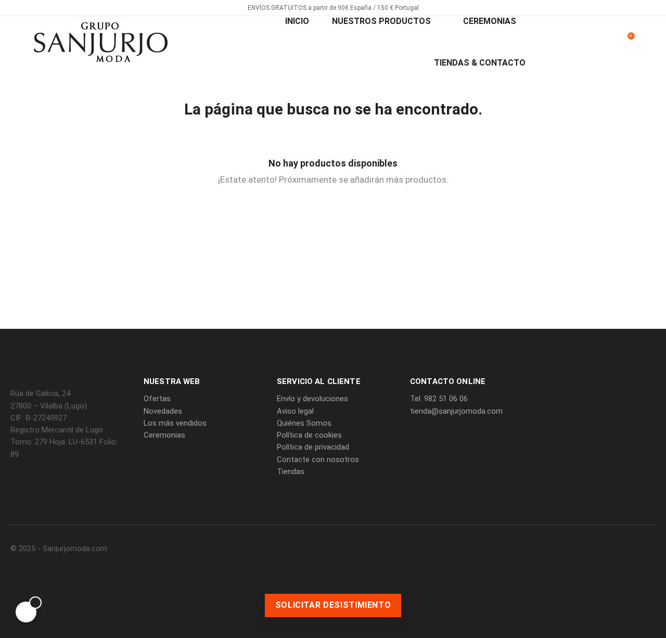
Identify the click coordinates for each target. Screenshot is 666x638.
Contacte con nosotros (318, 459)
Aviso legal (295, 411)
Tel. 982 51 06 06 (439, 398)
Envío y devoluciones (312, 398)
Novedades (163, 411)
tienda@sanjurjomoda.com (456, 411)
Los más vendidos (175, 423)
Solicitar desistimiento (333, 605)
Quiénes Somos (304, 423)
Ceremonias (164, 435)
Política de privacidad (313, 447)
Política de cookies (309, 435)
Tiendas (290, 471)
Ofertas (157, 398)
